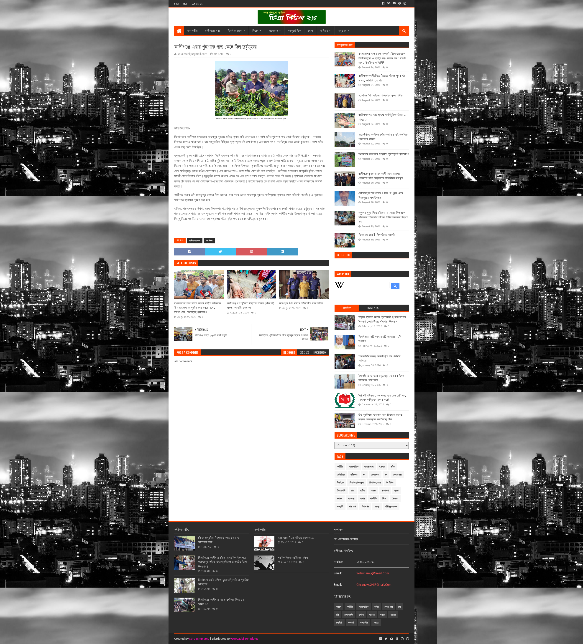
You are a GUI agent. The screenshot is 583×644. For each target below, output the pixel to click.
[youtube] (394, 3)
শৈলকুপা (395, 498)
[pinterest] (399, 3)
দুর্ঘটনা (362, 490)
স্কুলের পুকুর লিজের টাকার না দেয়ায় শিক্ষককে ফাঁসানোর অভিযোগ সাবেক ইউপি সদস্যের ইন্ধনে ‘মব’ (383, 217)
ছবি (337, 614)
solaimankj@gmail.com (372, 573)
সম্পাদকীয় (192, 30)
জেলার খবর (397, 474)
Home (176, 3)
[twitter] (388, 3)
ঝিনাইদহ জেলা (235, 30)
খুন (364, 474)
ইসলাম (382, 466)
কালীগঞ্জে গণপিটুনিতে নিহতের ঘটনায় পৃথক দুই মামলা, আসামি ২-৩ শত (250, 305)
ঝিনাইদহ (340, 482)
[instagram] (405, 3)
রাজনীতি (373, 498)
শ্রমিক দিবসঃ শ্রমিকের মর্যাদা (293, 557)
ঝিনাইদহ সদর (375, 482)
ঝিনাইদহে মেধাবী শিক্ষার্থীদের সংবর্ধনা (377, 235)
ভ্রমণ (396, 490)
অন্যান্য (342, 30)
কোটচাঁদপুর (341, 474)
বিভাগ (255, 30)
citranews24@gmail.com (373, 584)
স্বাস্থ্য (377, 506)
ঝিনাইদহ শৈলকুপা (357, 482)
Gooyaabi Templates (244, 638)
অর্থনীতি (340, 466)
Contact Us (197, 3)
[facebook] (383, 3)
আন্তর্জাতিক (294, 30)
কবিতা (393, 466)
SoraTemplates (199, 638)
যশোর (362, 498)
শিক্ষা (384, 498)
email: (338, 573)
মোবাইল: (338, 562)
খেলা (310, 30)
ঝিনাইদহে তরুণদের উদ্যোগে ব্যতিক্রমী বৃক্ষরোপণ (383, 154)
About (185, 3)
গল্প (386, 474)
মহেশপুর (351, 498)
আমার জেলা (368, 466)
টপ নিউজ (209, 240)
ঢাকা (352, 490)
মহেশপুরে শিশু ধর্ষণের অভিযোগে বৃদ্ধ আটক (301, 303)
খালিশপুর (353, 474)
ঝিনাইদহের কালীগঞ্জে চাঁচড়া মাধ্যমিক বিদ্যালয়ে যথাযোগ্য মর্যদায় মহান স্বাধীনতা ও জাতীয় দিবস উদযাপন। (222, 562)
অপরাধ (338, 606)
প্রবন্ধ (373, 490)
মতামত (339, 498)
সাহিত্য (324, 30)
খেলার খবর (375, 474)
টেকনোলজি (341, 490)
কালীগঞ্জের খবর (212, 30)
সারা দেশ (352, 506)
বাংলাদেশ (273, 30)
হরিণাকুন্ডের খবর (391, 506)
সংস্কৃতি (340, 506)
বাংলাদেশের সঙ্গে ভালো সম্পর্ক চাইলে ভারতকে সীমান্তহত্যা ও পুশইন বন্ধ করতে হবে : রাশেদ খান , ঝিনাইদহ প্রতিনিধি (197, 307)
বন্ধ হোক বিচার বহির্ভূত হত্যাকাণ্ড (296, 538)
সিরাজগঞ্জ (365, 506)
